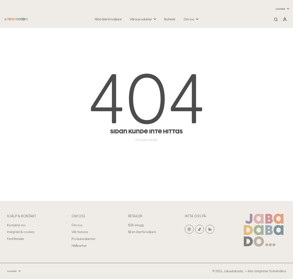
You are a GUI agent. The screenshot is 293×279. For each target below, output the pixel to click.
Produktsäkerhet (83, 239)
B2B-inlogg (136, 225)
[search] (275, 19)
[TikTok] (199, 229)
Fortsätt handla (146, 139)
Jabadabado (233, 271)
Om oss (77, 225)
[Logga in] (284, 19)
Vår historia (80, 232)
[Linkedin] (209, 229)
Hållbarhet (79, 245)
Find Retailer (15, 239)
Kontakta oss (16, 225)
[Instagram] (189, 229)
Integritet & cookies (20, 232)
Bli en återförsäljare (142, 232)
